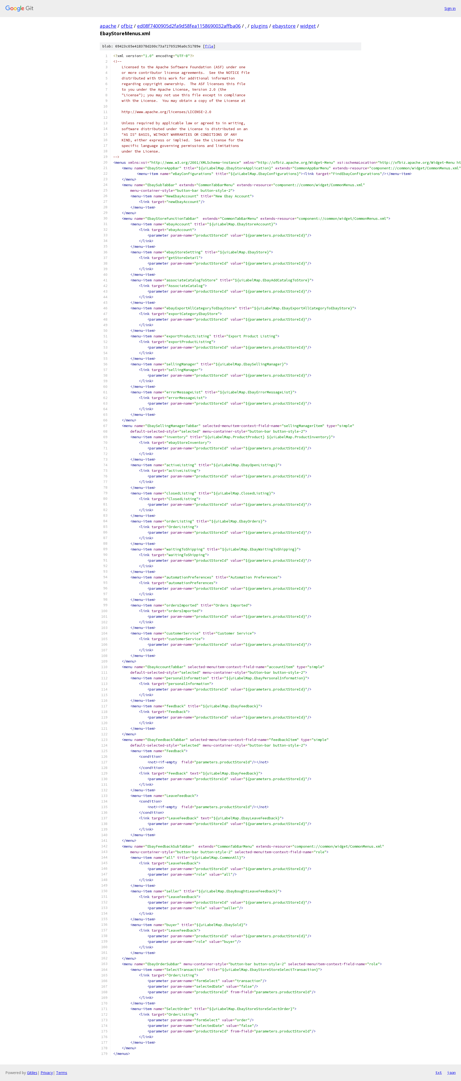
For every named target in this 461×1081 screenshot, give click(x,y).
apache (108, 26)
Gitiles (32, 1072)
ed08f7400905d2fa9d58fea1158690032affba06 (189, 26)
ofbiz (127, 26)
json (451, 1072)
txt (438, 1072)
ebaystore (284, 26)
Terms (61, 1072)
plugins (259, 26)
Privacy (47, 1072)
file (209, 46)
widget (308, 26)
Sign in (450, 8)
